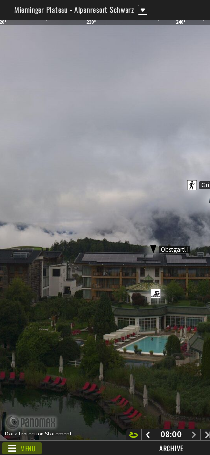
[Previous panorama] (148, 434)
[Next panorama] (194, 434)
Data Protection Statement (38, 433)
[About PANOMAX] (36, 422)
